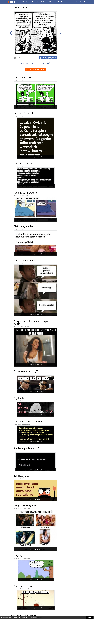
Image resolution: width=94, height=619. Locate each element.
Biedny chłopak (22, 77)
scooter (29, 10)
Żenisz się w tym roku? (26, 448)
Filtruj (44, 2)
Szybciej (18, 556)
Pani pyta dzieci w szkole (28, 421)
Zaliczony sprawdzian (26, 260)
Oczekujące (36, 2)
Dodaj (22, 2)
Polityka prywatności (30, 615)
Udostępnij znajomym (49, 58)
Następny (46, 63)
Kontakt (13, 615)
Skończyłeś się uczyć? (26, 371)
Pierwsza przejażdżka (26, 586)
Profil (60, 2)
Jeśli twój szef (22, 476)
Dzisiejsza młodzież (25, 506)
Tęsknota (19, 398)
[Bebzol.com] (11, 2)
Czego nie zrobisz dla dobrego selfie (31, 323)
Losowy (36, 63)
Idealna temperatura (25, 193)
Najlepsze (52, 2)
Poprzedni (25, 63)
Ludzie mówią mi (23, 113)
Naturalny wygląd (24, 226)
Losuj (28, 2)
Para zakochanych (24, 163)
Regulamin (19, 615)
